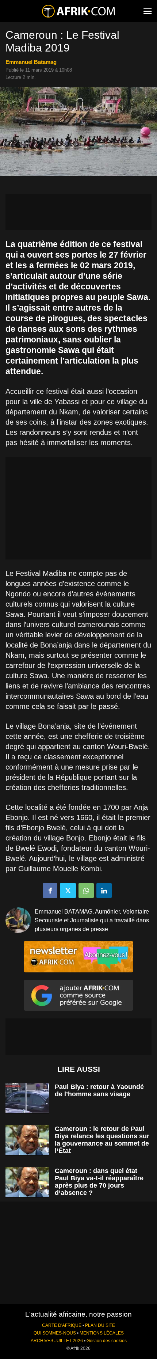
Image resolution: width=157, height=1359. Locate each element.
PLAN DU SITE (100, 1325)
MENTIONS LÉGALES (102, 1333)
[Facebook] (50, 890)
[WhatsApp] (86, 890)
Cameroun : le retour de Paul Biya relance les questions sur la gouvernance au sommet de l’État (102, 1139)
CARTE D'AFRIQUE (61, 1325)
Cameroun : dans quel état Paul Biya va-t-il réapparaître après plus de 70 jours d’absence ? (99, 1181)
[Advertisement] (78, 212)
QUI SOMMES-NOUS (55, 1333)
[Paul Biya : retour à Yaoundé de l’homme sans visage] (27, 1098)
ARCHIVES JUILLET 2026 (57, 1340)
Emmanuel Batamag (31, 62)
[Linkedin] (104, 890)
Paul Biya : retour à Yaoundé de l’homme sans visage (99, 1090)
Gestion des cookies (107, 1340)
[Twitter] (68, 890)
